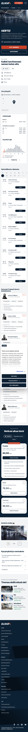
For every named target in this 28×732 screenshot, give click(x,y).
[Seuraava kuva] (19, 543)
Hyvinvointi (3, 692)
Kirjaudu (3, 710)
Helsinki (13, 7)
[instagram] (18, 724)
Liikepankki (3, 671)
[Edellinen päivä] (9, 160)
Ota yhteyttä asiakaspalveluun (8, 707)
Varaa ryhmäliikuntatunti (6, 660)
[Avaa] (24, 482)
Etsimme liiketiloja (5, 653)
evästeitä (3, 728)
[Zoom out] (3, 101)
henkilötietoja (10, 728)
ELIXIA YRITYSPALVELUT (6, 633)
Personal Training (5, 665)
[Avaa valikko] (25, 3)
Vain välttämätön (14, 385)
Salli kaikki (14, 376)
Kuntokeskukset (5, 7)
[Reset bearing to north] (3, 103)
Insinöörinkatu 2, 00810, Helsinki (12, 41)
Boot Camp (3, 668)
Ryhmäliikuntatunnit (5, 662)
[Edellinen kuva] (8, 543)
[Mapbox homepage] (5, 110)
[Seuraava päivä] (19, 160)
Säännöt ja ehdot (5, 712)
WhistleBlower (4, 647)
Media (2, 639)
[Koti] (6, 3)
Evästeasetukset (13, 380)
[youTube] (25, 724)
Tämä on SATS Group (6, 630)
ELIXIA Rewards (4, 642)
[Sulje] (24, 446)
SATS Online (4, 682)
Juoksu (3, 679)
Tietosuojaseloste (5, 704)
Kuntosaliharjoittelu (5, 674)
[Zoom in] (3, 99)
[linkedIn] (22, 724)
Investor (3, 644)
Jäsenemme (4, 697)
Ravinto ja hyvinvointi (6, 689)
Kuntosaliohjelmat (5, 676)
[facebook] (14, 724)
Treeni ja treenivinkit (5, 694)
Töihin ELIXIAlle (4, 636)
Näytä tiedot (20, 371)
